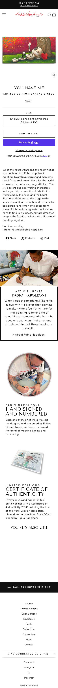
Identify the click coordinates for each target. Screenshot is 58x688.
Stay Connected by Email (28, 654)
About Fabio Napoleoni (30, 334)
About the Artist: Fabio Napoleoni (23, 229)
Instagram (29, 667)
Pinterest (29, 677)
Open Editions (29, 613)
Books (29, 623)
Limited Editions (29, 608)
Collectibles (29, 629)
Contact (29, 644)
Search (29, 603)
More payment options (28, 150)
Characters (29, 634)
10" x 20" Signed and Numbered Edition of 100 (29, 120)
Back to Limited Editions (31, 587)
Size (29, 112)
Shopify (34, 685)
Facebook (29, 662)
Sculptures (28, 618)
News (29, 639)
